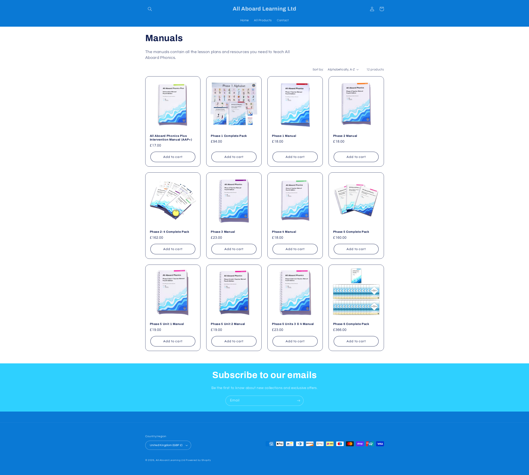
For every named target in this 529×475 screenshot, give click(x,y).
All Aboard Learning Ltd (170, 460)
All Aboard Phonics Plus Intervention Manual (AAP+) (171, 137)
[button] (150, 9)
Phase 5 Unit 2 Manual (228, 324)
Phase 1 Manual (284, 135)
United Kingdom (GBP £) (166, 445)
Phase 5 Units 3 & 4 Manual (293, 324)
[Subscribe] (298, 401)
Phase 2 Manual (345, 135)
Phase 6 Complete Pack (351, 324)
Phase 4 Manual (284, 231)
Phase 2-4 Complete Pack (169, 231)
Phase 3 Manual (223, 231)
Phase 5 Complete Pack (351, 231)
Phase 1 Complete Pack (229, 135)
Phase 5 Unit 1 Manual (167, 324)
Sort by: (318, 69)
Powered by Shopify (198, 460)
